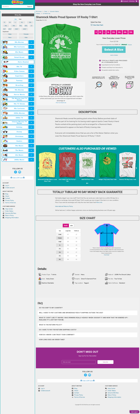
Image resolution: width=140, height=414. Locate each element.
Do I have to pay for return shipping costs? (57, 330)
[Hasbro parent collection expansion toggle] (31, 141)
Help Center (9, 209)
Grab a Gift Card (17, 178)
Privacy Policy (9, 200)
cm (71, 225)
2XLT (9, 29)
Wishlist (132, 1)
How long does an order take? (52, 339)
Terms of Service (10, 203)
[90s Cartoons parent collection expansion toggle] (31, 108)
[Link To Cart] (136, 1)
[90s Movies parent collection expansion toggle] (31, 90)
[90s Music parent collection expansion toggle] (31, 146)
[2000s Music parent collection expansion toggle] (31, 160)
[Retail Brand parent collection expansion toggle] (31, 57)
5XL (20, 26)
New (9, 37)
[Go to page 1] (86, 183)
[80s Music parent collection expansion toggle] (31, 52)
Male (9, 34)
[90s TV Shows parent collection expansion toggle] (31, 104)
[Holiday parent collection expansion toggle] (31, 127)
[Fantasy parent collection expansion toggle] (31, 81)
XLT (4, 29)
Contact (7, 198)
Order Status (9, 211)
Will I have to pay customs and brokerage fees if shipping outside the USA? (71, 313)
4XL (14, 26)
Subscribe (105, 362)
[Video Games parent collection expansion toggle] (31, 71)
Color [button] (20, 19)
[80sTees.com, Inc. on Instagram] (19, 172)
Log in (7, 185)
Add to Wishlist (114, 55)
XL (22, 22)
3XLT (16, 29)
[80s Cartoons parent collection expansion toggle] (31, 47)
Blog (6, 194)
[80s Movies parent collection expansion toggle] (31, 42)
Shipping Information (12, 218)
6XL (26, 26)
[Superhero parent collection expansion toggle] (31, 76)
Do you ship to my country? (51, 308)
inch (66, 225)
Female (26, 34)
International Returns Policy (64, 206)
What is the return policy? (50, 325)
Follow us (17, 169)
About (7, 196)
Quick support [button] (134, 412)
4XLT (24, 29)
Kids (26, 37)
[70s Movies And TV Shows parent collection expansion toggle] (31, 99)
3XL (6, 26)
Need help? (106, 255)
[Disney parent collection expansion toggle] (31, 132)
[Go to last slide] (39, 168)
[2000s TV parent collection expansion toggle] (31, 118)
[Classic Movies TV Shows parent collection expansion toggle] (31, 122)
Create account (10, 188)
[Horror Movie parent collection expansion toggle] (31, 95)
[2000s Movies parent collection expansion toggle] (31, 113)
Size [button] (16, 19)
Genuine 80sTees (10, 213)
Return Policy (9, 215)
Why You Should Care (61, 102)
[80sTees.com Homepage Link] (17, 4)
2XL (30, 22)
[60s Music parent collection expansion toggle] (31, 155)
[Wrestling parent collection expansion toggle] (31, 85)
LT (31, 26)
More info (99, 202)
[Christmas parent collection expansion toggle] (31, 136)
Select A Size (113, 49)
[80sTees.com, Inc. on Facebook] (15, 172)
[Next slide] (136, 168)
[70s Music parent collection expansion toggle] (31, 150)
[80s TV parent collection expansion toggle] (31, 67)
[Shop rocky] (61, 94)
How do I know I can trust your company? (57, 335)
